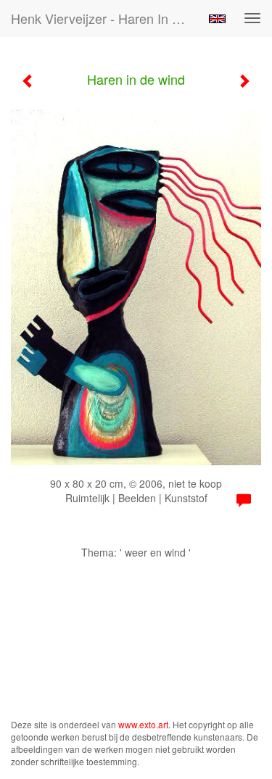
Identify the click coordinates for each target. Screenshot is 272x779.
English (217, 18)
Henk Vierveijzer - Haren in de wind (104, 18)
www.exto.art (143, 724)
